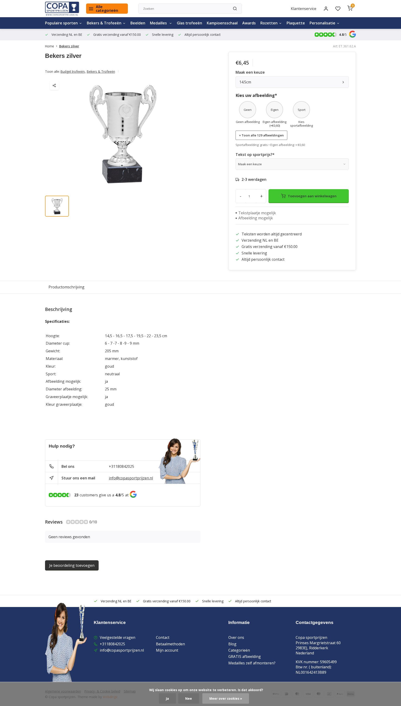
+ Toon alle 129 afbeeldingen (261, 135)
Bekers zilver (69, 46)
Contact (162, 637)
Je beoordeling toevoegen (71, 565)
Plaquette (296, 23)
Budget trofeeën (73, 71)
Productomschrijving (66, 287)
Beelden (137, 23)
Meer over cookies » (225, 698)
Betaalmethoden (170, 644)
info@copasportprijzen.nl (131, 478)
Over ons (236, 637)
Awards (249, 23)
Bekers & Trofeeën (104, 23)
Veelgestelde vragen (117, 637)
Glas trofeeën (189, 23)
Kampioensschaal (222, 23)
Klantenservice (303, 8)
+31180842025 (121, 466)
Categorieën (239, 650)
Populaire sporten (61, 23)
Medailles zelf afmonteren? (251, 663)
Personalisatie (322, 23)
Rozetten (269, 23)
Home (49, 46)
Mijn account (167, 650)
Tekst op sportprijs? (255, 154)
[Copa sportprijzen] (62, 9)
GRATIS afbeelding (244, 656)
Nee (188, 698)
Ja (167, 698)
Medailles (159, 23)
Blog (232, 644)
